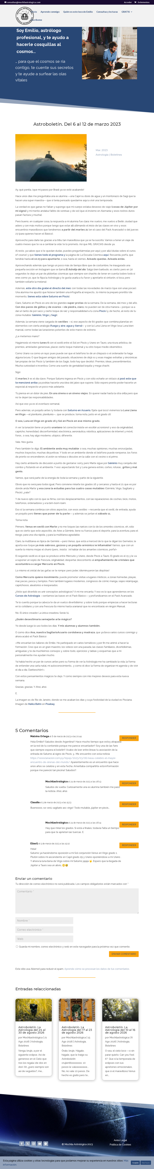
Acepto (135, 1162)
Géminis (36, 315)
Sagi (54, 315)
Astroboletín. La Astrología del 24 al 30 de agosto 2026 (31, 1030)
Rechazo (146, 1162)
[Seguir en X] (27, 1143)
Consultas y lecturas (107, 12)
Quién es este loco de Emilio (78, 12)
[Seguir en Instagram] (33, 1143)
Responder (129, 738)
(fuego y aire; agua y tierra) (66, 325)
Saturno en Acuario (79, 410)
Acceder (128, 2)
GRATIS (126, 12)
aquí (106, 254)
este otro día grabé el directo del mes (48, 288)
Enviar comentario (124, 954)
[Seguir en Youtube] (39, 1143)
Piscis (102, 311)
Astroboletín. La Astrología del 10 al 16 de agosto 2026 (120, 1030)
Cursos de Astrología (27, 595)
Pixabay (50, 704)
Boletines (116, 154)
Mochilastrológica (33, 1037)
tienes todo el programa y (49, 254)
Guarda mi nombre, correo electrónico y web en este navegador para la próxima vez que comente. (74, 946)
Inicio (34, 12)
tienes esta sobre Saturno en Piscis (48, 296)
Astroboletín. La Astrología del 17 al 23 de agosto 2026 (77, 1030)
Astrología (102, 154)
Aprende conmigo (50, 12)
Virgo (45, 315)
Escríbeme (36, 20)
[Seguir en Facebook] (21, 1143)
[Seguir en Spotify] (45, 1143)
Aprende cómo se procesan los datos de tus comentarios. (97, 968)
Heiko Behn (35, 704)
